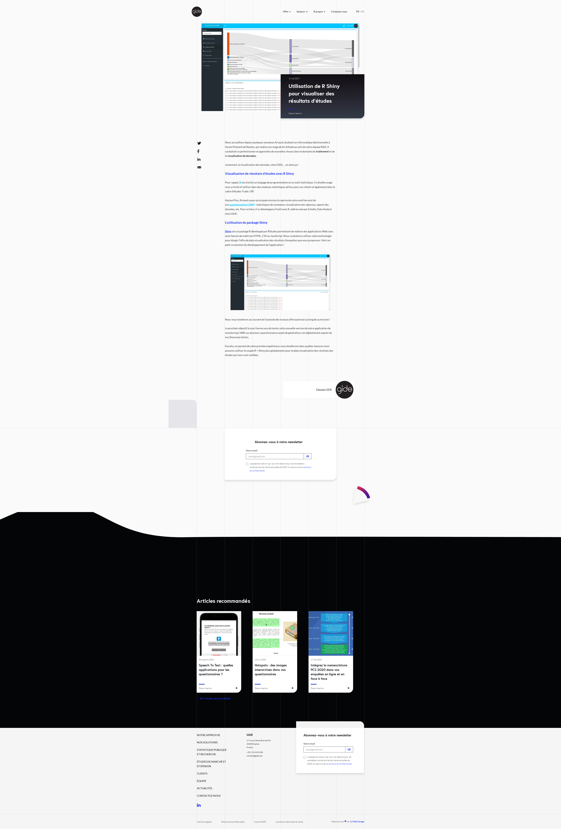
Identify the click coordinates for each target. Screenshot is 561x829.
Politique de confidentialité (232, 822)
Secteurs (301, 11)
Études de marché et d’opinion (211, 764)
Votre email (251, 450)
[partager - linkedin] (200, 159)
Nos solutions (207, 742)
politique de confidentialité (340, 764)
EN (362, 11)
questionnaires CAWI (242, 204)
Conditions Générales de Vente (289, 822)
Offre (285, 11)
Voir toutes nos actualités (215, 698)
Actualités (204, 788)
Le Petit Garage (357, 821)
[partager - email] (200, 167)
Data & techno (295, 113)
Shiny (228, 231)
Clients (202, 773)
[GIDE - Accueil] (197, 12)
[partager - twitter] (200, 143)
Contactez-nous (339, 11)
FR (357, 11)
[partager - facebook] (200, 151)
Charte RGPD (260, 822)
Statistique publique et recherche (212, 752)
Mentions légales (204, 822)
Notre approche (208, 735)
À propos (318, 11)
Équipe (201, 781)
